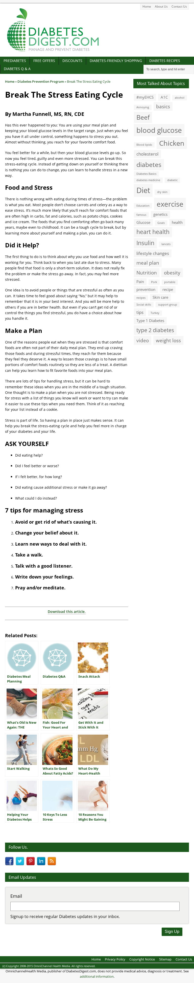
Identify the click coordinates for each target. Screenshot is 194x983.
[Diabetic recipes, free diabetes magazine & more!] (53, 51)
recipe (167, 289)
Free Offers (44, 60)
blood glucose (159, 130)
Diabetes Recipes (164, 60)
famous (141, 215)
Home (146, 6)
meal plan (147, 262)
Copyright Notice (142, 959)
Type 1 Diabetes (150, 320)
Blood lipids (144, 144)
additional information (97, 976)
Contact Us (179, 6)
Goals (161, 223)
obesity (172, 272)
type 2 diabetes (155, 330)
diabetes (148, 164)
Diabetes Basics (146, 174)
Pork (154, 282)
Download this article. (67, 611)
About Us (161, 6)
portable (169, 282)
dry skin (162, 192)
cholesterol (147, 154)
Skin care (160, 297)
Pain (140, 281)
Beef (143, 117)
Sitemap (165, 959)
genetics (160, 214)
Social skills (143, 304)
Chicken (171, 143)
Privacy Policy (115, 959)
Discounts (72, 60)
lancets (166, 244)
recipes (141, 298)
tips (139, 312)
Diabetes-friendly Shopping (116, 60)
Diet (143, 190)
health (177, 222)
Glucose (143, 222)
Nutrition (146, 272)
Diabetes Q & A (17, 68)
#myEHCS (145, 97)
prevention (145, 289)
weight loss (168, 340)
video (142, 340)
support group (167, 304)
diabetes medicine (148, 180)
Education (143, 205)
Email (16, 896)
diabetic (172, 180)
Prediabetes (15, 60)
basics (163, 106)
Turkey (155, 313)
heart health (152, 232)
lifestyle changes (152, 253)
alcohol (179, 97)
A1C (164, 97)
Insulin (145, 243)
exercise (170, 204)
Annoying (142, 107)
